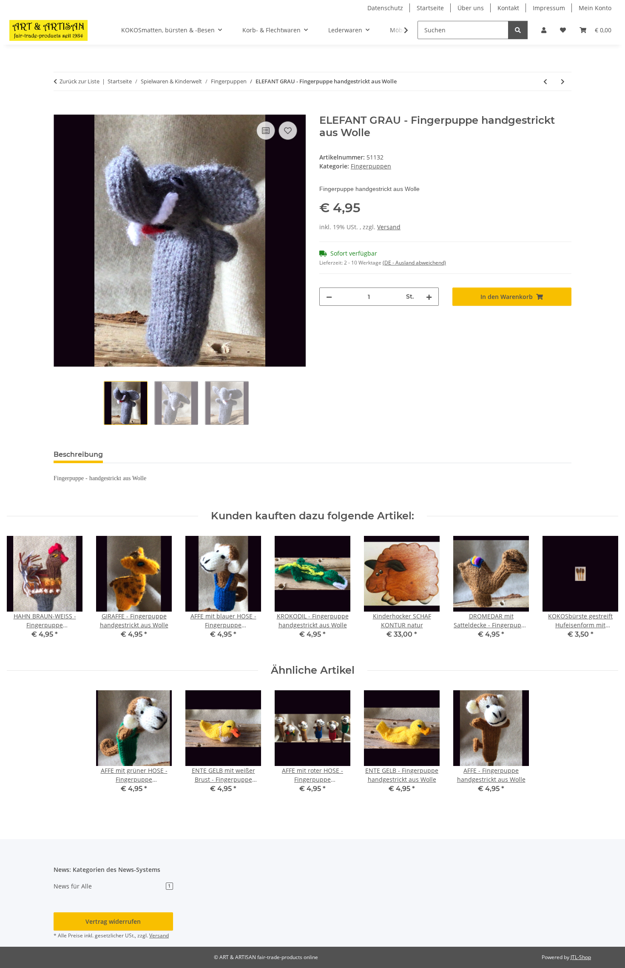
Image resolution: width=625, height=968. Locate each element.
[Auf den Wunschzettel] (287, 130)
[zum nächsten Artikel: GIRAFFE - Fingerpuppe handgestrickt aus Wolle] (562, 81)
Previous (21, 593)
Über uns (470, 8)
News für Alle (112, 886)
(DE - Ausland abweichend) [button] (414, 262)
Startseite (430, 8)
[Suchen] (518, 30)
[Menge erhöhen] (429, 296)
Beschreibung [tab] (78, 454)
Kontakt (508, 8)
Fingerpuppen (371, 166)
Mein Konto (595, 8)
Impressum (549, 8)
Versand (389, 227)
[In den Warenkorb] (60, 109)
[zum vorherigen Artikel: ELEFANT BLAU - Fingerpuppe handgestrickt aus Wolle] (545, 81)
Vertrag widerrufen (113, 921)
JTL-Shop (581, 957)
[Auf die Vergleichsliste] (265, 130)
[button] (543, 30)
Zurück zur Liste (79, 81)
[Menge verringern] (329, 296)
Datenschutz (385, 8)
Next (604, 593)
